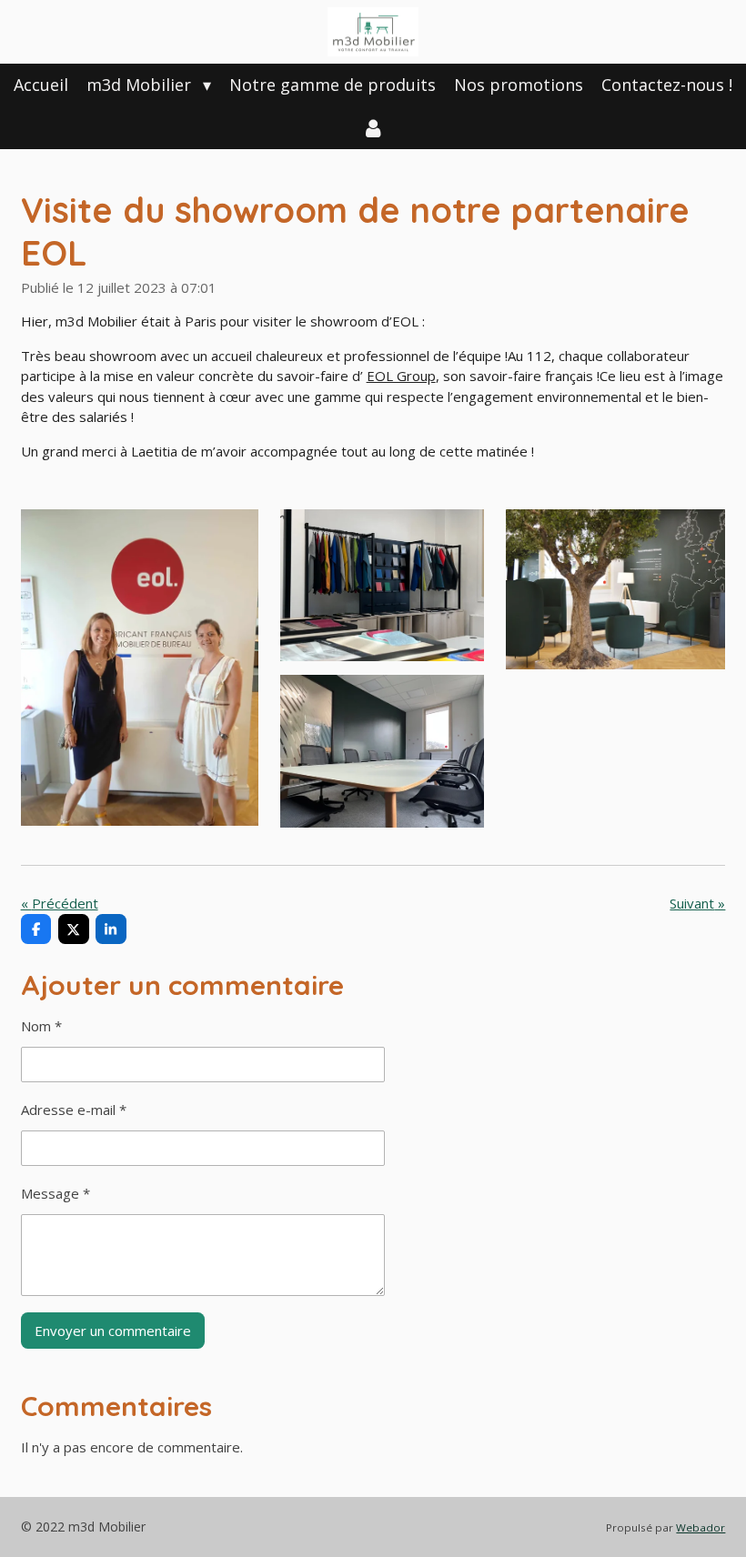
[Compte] (372, 127)
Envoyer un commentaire (113, 1330)
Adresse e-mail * (73, 1109)
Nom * (41, 1026)
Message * (55, 1193)
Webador (700, 1527)
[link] (401, 376)
